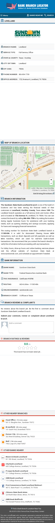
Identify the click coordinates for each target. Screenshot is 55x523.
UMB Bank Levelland (14, 478)
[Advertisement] (27, 110)
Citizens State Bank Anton (16, 492)
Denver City (10, 434)
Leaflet (33, 188)
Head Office (11, 420)
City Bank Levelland (14, 464)
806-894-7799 (24, 74)
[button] (27, 168)
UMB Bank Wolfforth (14, 499)
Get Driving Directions (42, 194)
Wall (7, 441)
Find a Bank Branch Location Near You (27, 509)
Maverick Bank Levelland (16, 457)
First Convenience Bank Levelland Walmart (24, 485)
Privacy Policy (34, 511)
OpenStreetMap (49, 188)
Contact (41, 511)
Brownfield (10, 427)
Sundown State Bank (27, 267)
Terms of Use (25, 511)
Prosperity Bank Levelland (17, 471)
